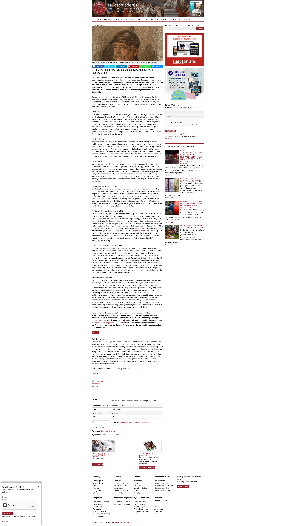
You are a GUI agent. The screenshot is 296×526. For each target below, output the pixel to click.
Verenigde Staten (140, 488)
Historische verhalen (159, 19)
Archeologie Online (141, 509)
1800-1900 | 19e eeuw (110, 434)
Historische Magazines (123, 498)
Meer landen (138, 493)
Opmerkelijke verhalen (162, 490)
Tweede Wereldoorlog (101, 514)
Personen (129, 19)
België (136, 483)
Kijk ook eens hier (141, 498)
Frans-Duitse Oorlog (144, 258)
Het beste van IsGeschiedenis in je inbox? (100, 455)
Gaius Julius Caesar (121, 485)
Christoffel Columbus (121, 483)
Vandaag (107, 19)
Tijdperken (141, 19)
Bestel (95, 332)
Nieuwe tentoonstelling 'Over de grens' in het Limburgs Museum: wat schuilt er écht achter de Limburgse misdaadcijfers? (191, 156)
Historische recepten (162, 483)
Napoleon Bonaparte (121, 490)
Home (99, 19)
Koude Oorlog (98, 516)
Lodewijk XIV (118, 493)
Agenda (96, 488)
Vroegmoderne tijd (100, 511)
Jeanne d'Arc (118, 488)
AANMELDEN (97, 465)
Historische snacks (181, 19)
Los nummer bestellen (122, 502)
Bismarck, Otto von (108, 431)
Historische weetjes (161, 488)
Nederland (138, 481)
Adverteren (158, 509)
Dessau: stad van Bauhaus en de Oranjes (191, 180)
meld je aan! (183, 486)
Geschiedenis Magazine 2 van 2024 (108, 322)
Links (156, 514)
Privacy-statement (122, 522)
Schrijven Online (140, 502)
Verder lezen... (170, 175)
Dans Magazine (140, 504)
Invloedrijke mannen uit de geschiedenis (135, 422)
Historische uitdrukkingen (163, 485)
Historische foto (160, 481)
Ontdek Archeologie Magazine (148, 454)
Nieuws (101, 25)
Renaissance (97, 509)
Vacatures (158, 511)
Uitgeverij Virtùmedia (142, 511)
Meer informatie (146, 467)
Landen (118, 19)
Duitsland (102, 427)
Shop (194, 19)
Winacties (96, 493)
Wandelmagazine (140, 506)
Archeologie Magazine (122, 504)
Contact (157, 504)
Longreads (97, 490)
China (136, 490)
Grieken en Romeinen (101, 502)
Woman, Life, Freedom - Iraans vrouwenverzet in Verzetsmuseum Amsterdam (191, 204)
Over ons (157, 506)
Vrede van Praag (139, 231)
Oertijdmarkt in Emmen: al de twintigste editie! (191, 226)
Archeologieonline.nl (122, 368)
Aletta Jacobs (118, 481)
